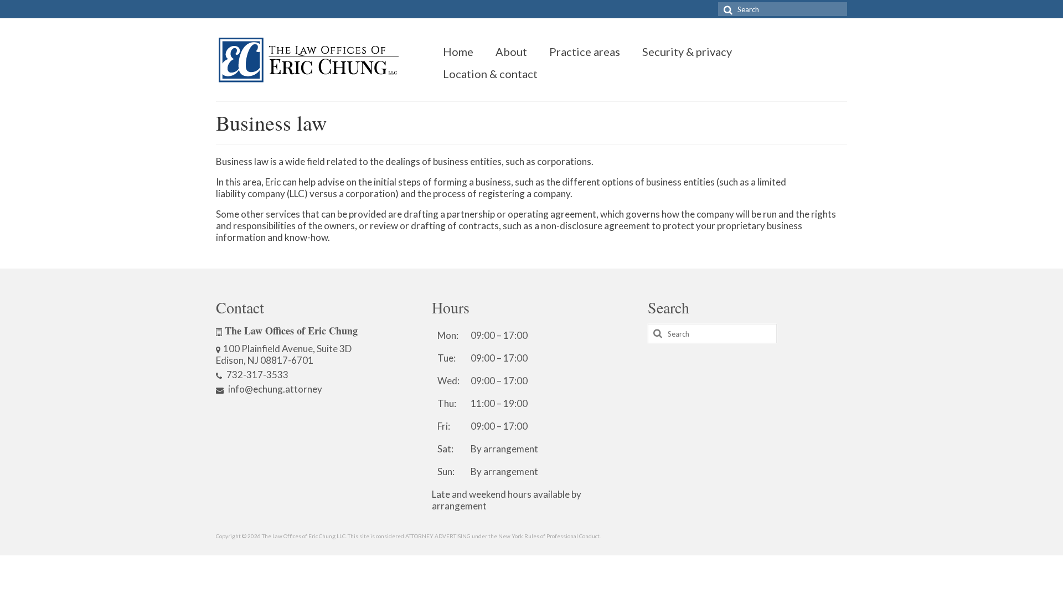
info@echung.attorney (274, 389)
